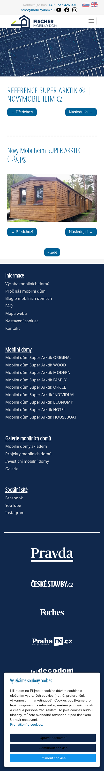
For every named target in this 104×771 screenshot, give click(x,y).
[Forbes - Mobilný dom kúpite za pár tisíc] (52, 612)
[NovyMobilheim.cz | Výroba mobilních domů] (34, 21)
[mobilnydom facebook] (67, 9)
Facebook (14, 498)
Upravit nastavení (53, 738)
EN (94, 4)
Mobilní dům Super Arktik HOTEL (35, 409)
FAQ (9, 306)
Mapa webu (16, 313)
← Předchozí (22, 112)
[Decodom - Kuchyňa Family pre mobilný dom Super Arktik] (52, 670)
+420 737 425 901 (63, 5)
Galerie (11, 468)
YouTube (13, 505)
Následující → (81, 112)
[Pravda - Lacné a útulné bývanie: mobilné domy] (52, 554)
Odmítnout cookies (53, 748)
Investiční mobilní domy (27, 461)
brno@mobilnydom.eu (38, 10)
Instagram (14, 512)
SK (85, 4)
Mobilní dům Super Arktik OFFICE (35, 387)
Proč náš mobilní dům (25, 291)
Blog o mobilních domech (28, 298)
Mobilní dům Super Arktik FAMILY (36, 380)
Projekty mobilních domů (28, 453)
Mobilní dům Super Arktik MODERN (37, 372)
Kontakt (12, 328)
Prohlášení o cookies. (26, 724)
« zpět (52, 252)
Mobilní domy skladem (26, 446)
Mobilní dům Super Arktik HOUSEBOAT (40, 417)
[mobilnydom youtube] (59, 9)
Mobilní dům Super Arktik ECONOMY (39, 402)
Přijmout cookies (53, 758)
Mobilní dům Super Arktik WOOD (35, 365)
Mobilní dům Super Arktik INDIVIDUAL (40, 394)
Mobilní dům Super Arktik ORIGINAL (38, 357)
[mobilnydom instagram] (75, 9)
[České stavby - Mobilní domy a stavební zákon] (52, 583)
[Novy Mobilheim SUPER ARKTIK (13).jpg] (52, 198)
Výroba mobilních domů (27, 283)
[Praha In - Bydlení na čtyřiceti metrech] (52, 641)
